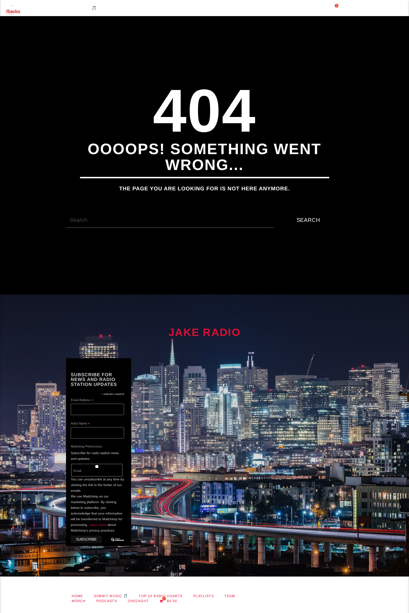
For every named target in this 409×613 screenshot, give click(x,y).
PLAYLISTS (183, 8)
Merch (239, 8)
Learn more (98, 525)
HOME (39, 8)
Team (213, 8)
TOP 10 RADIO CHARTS (134, 8)
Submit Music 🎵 (77, 8)
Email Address (82, 400)
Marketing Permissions (86, 446)
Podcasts (271, 8)
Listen (395, 8)
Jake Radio (204, 332)
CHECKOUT (308, 8)
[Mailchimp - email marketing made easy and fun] (117, 543)
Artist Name (80, 424)
